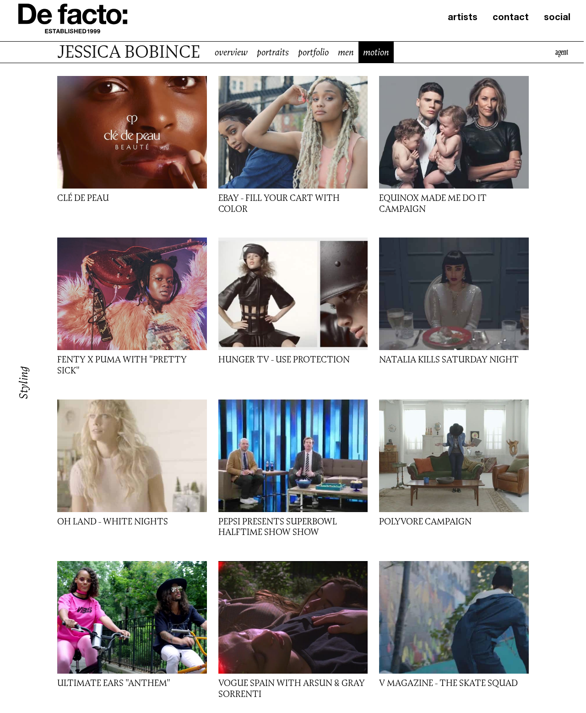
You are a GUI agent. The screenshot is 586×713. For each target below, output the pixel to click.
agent (561, 52)
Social (557, 18)
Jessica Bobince (128, 52)
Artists (462, 18)
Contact (511, 18)
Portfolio (313, 52)
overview (231, 52)
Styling (23, 382)
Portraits (273, 52)
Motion (376, 52)
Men (346, 52)
